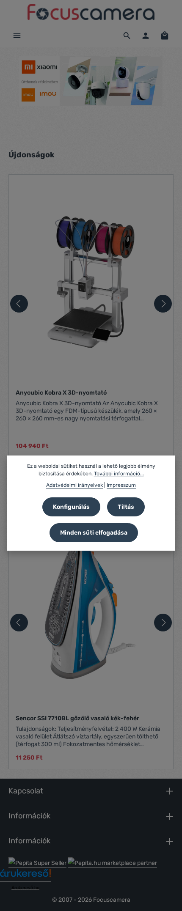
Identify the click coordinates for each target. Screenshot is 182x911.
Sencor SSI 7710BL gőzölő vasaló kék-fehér (77, 718)
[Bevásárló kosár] (165, 35)
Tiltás (126, 506)
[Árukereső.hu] (25, 876)
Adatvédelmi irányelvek (74, 485)
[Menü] (16, 35)
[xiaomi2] (91, 81)
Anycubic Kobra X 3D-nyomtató (61, 392)
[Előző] (19, 304)
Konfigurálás (71, 506)
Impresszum (121, 485)
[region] (91, 94)
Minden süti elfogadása (93, 532)
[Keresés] (127, 35)
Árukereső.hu (25, 887)
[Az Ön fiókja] (145, 35)
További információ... (119, 474)
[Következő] (163, 304)
